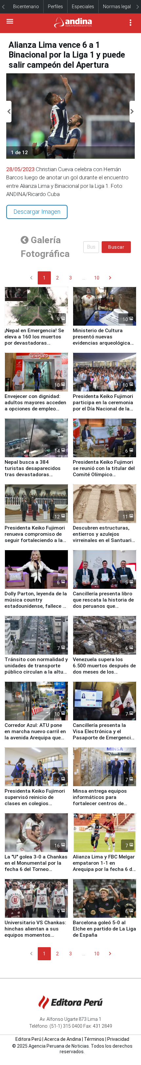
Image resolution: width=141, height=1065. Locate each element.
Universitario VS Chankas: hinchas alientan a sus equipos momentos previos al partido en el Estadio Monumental (35, 935)
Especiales (83, 6)
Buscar (116, 247)
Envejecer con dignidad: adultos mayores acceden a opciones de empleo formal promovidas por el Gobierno (35, 408)
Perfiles (55, 6)
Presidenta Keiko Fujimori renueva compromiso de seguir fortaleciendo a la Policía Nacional (35, 537)
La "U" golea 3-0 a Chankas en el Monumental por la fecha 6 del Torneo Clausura (36, 866)
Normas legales (119, 6)
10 (96, 277)
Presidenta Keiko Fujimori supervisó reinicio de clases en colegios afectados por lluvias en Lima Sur (35, 803)
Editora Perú (28, 1039)
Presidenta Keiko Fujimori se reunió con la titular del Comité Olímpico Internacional (104, 471)
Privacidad (118, 1039)
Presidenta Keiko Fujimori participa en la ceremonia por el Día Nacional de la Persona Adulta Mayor (103, 405)
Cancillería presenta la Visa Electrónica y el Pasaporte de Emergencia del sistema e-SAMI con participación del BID (103, 737)
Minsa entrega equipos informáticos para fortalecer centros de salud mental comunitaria (103, 800)
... (83, 277)
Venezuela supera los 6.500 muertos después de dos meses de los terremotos (104, 669)
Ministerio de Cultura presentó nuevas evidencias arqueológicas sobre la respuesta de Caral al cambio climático (103, 343)
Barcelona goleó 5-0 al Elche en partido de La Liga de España (104, 929)
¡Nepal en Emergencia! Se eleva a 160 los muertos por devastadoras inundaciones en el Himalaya (34, 343)
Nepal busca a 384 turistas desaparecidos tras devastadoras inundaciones (33, 471)
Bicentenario (26, 6)
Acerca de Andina (62, 1039)
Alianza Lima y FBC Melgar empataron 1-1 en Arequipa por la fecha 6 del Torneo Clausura (104, 866)
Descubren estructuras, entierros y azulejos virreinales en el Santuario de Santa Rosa (103, 537)
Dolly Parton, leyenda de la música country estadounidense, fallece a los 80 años (36, 603)
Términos (94, 1039)
